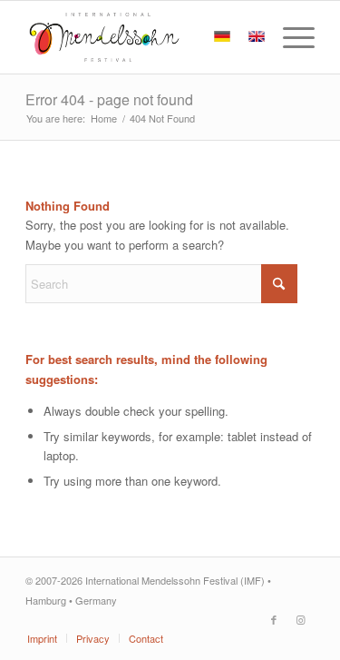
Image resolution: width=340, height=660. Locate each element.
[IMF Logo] (141, 37)
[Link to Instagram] (301, 619)
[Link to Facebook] (273, 619)
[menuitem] (290, 37)
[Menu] (290, 37)
